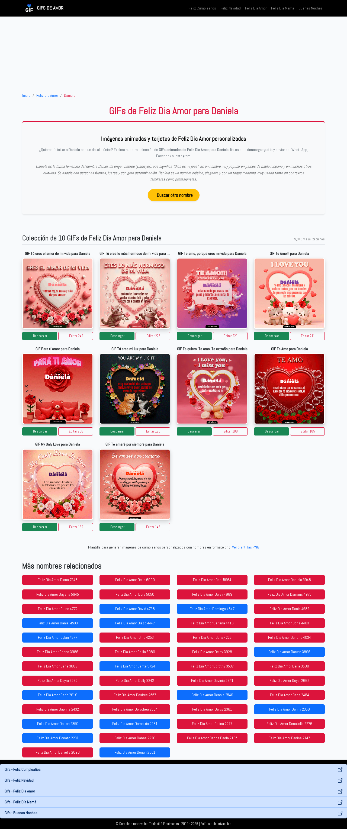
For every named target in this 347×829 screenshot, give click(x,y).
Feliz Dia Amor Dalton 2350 (57, 723)
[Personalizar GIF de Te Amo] (289, 388)
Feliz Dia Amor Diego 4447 (135, 623)
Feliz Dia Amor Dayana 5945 (57, 594)
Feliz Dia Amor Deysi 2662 (289, 680)
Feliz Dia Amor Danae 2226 (134, 738)
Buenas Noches (310, 8)
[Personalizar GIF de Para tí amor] (57, 388)
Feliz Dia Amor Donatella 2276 (289, 723)
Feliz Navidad (230, 8)
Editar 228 (153, 336)
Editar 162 (76, 527)
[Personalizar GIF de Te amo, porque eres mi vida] (212, 293)
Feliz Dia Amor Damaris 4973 (289, 594)
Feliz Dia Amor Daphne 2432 (57, 709)
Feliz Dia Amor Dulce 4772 (58, 608)
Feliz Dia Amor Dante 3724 (135, 666)
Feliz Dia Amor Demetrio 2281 (135, 723)
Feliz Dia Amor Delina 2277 (212, 723)
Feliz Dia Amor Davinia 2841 (212, 680)
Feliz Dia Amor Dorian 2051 (134, 752)
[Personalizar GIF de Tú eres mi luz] (134, 388)
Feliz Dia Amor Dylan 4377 (57, 637)
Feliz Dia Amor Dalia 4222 (212, 637)
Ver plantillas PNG (245, 547)
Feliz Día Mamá (282, 8)
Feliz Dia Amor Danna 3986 (57, 651)
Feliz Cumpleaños (202, 8)
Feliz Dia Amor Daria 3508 (289, 666)
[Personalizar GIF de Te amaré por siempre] (134, 484)
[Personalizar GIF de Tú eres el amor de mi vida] (57, 293)
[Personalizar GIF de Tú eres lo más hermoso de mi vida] (134, 293)
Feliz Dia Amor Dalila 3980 (135, 651)
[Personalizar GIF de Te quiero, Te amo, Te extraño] (212, 388)
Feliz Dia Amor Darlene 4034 (289, 637)
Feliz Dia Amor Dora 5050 (135, 594)
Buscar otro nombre (175, 195)
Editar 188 (230, 431)
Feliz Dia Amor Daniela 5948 (289, 579)
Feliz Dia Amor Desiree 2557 (135, 694)
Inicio (26, 95)
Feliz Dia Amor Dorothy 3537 (212, 666)
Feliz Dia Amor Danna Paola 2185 (212, 738)
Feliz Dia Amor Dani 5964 (212, 579)
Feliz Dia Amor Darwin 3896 (289, 651)
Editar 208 (76, 431)
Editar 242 (76, 336)
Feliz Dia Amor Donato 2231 (58, 738)
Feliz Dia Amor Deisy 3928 (212, 651)
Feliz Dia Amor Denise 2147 (289, 738)
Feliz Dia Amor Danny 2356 (289, 709)
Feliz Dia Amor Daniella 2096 (58, 752)
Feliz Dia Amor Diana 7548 (58, 579)
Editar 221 (230, 336)
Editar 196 (153, 431)
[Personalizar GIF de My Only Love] (57, 484)
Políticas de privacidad (216, 824)
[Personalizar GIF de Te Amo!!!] (289, 293)
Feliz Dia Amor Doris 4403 (289, 623)
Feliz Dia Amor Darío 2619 (57, 694)
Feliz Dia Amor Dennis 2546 (212, 694)
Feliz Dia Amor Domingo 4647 (212, 608)
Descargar (40, 336)
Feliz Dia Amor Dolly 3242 (135, 680)
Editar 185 (308, 431)
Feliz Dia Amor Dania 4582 (289, 608)
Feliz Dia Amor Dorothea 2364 (135, 709)
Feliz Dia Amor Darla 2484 (289, 694)
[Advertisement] (173, 54)
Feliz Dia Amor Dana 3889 (58, 666)
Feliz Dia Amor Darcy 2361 (212, 709)
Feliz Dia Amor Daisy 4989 (212, 594)
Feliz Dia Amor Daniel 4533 (57, 623)
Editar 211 (308, 336)
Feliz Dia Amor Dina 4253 (135, 637)
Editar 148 (153, 527)
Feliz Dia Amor (256, 8)
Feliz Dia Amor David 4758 (135, 608)
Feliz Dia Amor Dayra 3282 (58, 680)
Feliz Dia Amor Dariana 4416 (212, 623)
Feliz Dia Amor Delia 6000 (135, 579)
